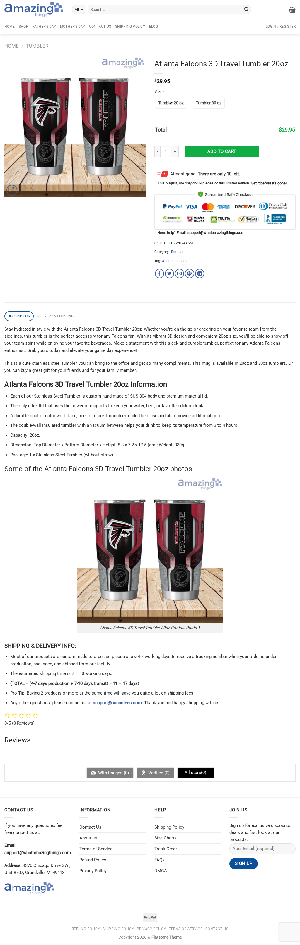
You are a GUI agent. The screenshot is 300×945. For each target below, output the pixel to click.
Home (9, 27)
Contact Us (100, 27)
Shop (23, 27)
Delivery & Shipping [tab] (55, 316)
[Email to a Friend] (179, 273)
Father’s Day (44, 27)
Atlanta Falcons (174, 261)
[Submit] (246, 9)
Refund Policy (92, 860)
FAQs (159, 860)
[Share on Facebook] (159, 273)
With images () (113, 772)
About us (88, 838)
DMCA (160, 870)
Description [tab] (19, 316)
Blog (153, 27)
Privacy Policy (93, 870)
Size (159, 91)
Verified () (158, 772)
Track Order (165, 848)
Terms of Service (95, 848)
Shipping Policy (130, 27)
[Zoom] (11, 190)
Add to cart (221, 151)
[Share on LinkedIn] (199, 273)
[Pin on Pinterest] (189, 273)
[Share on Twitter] (169, 273)
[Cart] (292, 9)
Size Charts (165, 838)
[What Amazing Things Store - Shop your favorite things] (33, 9)
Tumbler (37, 46)
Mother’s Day (72, 27)
